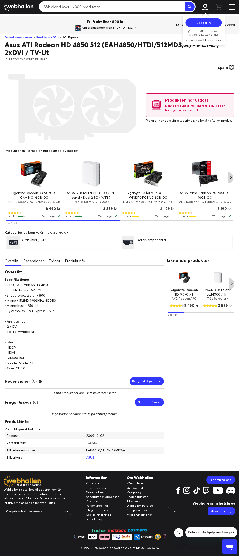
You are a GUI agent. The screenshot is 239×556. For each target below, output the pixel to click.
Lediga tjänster (137, 496)
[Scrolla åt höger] (230, 177)
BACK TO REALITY (125, 27)
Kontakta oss (220, 480)
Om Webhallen (137, 488)
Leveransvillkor (96, 488)
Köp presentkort (138, 510)
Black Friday (94, 519)
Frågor (54, 261)
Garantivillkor (95, 492)
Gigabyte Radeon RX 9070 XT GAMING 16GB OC (184, 294)
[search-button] (190, 6)
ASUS (90, 457)
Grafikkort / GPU (47, 37)
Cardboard (227, 24)
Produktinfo (75, 261)
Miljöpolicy (134, 492)
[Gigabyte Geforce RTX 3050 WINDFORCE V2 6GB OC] (148, 173)
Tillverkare (134, 501)
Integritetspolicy (97, 510)
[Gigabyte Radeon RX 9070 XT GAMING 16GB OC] (34, 173)
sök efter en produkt (218, 120)
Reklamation (94, 501)
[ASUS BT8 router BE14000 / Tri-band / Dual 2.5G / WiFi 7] (91, 173)
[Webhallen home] (18, 7)
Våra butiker (135, 483)
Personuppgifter (97, 505)
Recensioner (33, 261)
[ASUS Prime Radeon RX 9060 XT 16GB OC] (205, 173)
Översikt (12, 261)
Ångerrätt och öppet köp (103, 496)
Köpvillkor (92, 483)
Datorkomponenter (18, 37)
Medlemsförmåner (139, 514)
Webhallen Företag (140, 505)
